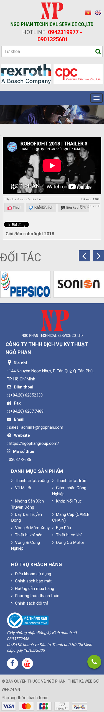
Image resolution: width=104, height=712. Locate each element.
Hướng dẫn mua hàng (34, 588)
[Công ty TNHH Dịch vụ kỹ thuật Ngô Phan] (52, 14)
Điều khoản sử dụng (32, 573)
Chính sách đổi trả (31, 603)
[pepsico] (25, 284)
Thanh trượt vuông (31, 480)
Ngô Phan (56, 681)
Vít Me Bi (22, 487)
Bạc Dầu (63, 527)
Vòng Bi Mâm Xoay (32, 527)
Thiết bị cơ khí (68, 534)
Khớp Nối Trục (68, 501)
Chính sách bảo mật (33, 581)
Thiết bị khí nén (28, 534)
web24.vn (11, 689)
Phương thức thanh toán (36, 595)
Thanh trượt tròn (70, 480)
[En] (96, 12)
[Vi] (87, 12)
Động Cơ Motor (69, 542)
